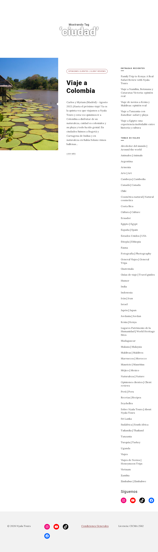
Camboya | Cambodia (133, 179)
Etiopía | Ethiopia (131, 241)
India (124, 286)
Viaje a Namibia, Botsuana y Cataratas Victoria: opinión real (137, 93)
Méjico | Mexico (130, 370)
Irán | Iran (127, 298)
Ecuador (126, 218)
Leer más (71, 154)
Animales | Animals (132, 155)
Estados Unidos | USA (133, 235)
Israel (124, 304)
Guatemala (127, 268)
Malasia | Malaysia (131, 346)
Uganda (125, 448)
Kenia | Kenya (129, 322)
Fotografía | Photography (136, 253)
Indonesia (127, 292)
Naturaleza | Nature (132, 376)
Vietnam (126, 469)
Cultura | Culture (130, 212)
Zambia (125, 475)
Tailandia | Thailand (132, 430)
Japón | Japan (128, 310)
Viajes (124, 454)
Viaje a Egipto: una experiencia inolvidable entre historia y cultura (138, 124)
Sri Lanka (126, 418)
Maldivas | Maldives (132, 352)
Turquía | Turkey (130, 442)
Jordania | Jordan (131, 316)
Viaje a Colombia (81, 86)
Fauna (124, 247)
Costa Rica (127, 206)
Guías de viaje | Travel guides (138, 274)
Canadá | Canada (131, 184)
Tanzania (126, 436)
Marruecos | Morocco (134, 358)
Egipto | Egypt (129, 223)
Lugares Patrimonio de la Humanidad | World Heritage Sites (138, 331)
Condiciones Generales (95, 525)
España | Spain (129, 229)
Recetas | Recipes (131, 397)
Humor (125, 280)
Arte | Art (126, 173)
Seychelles (127, 403)
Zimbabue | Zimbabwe (133, 481)
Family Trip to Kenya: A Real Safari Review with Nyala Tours (137, 80)
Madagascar (128, 340)
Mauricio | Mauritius (132, 364)
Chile (124, 190)
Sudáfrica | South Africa (134, 424)
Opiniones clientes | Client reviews (87, 71)
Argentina (127, 161)
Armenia (126, 167)
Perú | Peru (127, 391)
